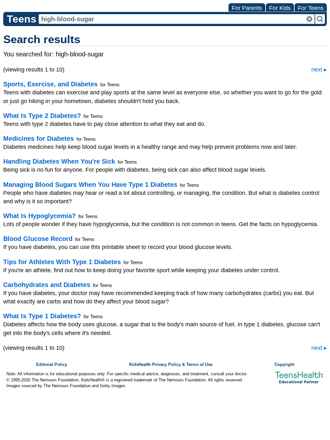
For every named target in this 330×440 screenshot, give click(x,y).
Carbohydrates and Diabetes (46, 284)
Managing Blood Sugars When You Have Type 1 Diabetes (90, 184)
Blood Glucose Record (38, 238)
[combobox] (177, 19)
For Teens (311, 8)
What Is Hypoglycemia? (39, 215)
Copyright (284, 364)
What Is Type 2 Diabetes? (42, 115)
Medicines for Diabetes (38, 138)
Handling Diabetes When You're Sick (59, 161)
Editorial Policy (51, 364)
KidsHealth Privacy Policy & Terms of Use (170, 364)
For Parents (247, 8)
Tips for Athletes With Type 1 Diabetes (62, 261)
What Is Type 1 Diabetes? (42, 316)
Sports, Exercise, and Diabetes (50, 84)
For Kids (280, 8)
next (316, 69)
